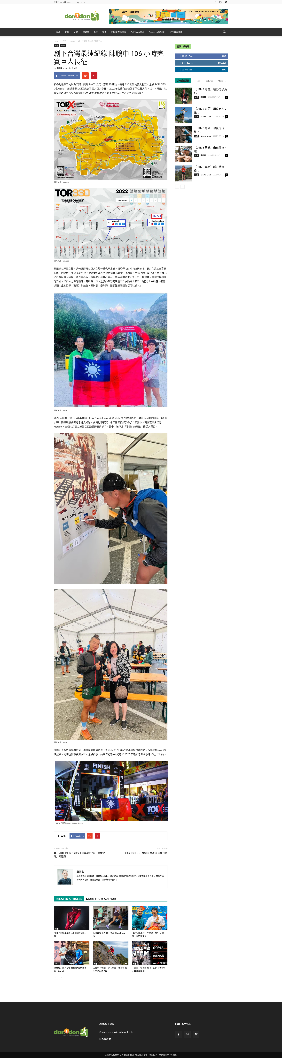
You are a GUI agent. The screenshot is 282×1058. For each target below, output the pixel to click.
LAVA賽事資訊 (175, 32)
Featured (209, 81)
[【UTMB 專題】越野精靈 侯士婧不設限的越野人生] (183, 173)
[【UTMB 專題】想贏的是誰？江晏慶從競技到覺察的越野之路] (183, 134)
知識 (67, 32)
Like (224, 56)
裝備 (104, 32)
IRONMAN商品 (137, 32)
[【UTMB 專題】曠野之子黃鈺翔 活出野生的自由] (183, 96)
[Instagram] (220, 2)
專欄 (58, 32)
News (63, 46)
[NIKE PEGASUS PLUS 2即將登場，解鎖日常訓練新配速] (71, 918)
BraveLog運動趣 (156, 32)
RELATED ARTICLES (69, 898)
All (198, 81)
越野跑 (86, 32)
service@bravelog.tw (122, 1032)
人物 (76, 32)
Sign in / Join (82, 2)
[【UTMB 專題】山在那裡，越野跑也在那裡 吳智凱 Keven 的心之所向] (183, 154)
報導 (56, 46)
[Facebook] (214, 2)
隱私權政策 (105, 1039)
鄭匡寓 (59, 68)
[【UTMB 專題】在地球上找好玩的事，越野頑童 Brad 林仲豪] (149, 918)
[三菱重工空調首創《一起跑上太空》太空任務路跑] (149, 953)
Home (57, 41)
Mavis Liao (206, 116)
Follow (222, 63)
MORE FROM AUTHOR (101, 898)
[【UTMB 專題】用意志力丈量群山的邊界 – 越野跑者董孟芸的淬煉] (183, 115)
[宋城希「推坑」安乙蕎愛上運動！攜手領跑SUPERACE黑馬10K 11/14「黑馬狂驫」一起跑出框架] (110, 953)
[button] (224, 32)
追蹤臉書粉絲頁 (118, 32)
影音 (96, 32)
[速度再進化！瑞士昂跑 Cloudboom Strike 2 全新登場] (110, 918)
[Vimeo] (225, 2)
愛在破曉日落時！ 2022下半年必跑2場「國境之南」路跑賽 (79, 855)
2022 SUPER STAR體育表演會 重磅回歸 (146, 853)
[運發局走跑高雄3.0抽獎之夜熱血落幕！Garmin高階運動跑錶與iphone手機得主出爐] (71, 953)
